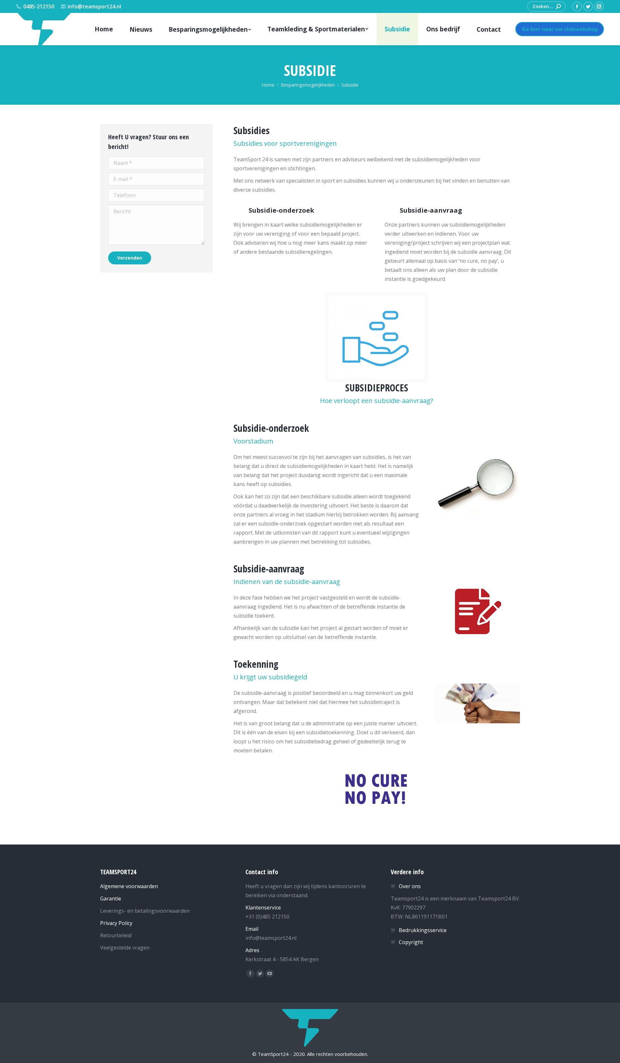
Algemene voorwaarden (129, 886)
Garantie (110, 898)
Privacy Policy (116, 923)
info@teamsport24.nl (94, 6)
